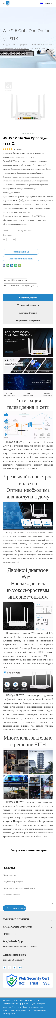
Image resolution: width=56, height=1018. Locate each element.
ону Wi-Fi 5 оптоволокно (15, 280)
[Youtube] (14, 967)
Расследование (19, 251)
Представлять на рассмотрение (16, 908)
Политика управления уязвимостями (17, 1010)
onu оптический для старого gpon (20, 285)
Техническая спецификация (21, 258)
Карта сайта (17, 1007)
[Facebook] (4, 967)
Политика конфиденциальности (35, 1007)
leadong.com (9, 1013)
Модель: (6, 230)
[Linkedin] (9, 967)
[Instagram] (19, 967)
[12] (28, 980)
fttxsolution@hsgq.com (13, 960)
